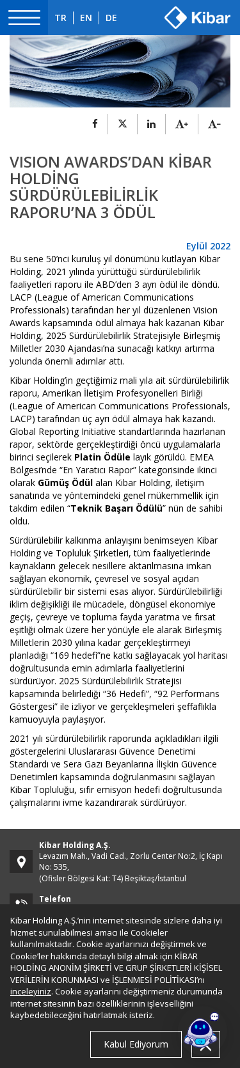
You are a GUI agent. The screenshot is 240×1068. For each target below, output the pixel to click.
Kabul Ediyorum (136, 1044)
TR (60, 18)
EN (86, 18)
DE (111, 18)
